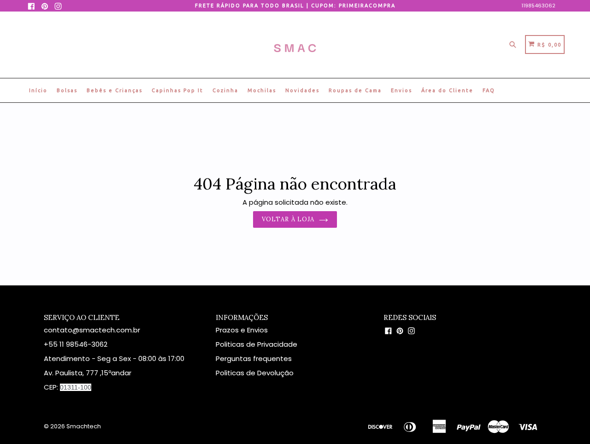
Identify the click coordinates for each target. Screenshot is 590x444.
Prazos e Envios (242, 330)
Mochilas (262, 90)
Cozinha (225, 90)
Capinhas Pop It (177, 90)
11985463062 (538, 5)
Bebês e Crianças (114, 90)
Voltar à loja (288, 219)
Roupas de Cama (355, 90)
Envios (401, 90)
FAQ (489, 90)
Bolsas (67, 90)
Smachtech (83, 426)
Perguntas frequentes (254, 358)
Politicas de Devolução (255, 373)
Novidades (302, 90)
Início (38, 90)
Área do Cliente (447, 90)
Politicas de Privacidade (257, 344)
